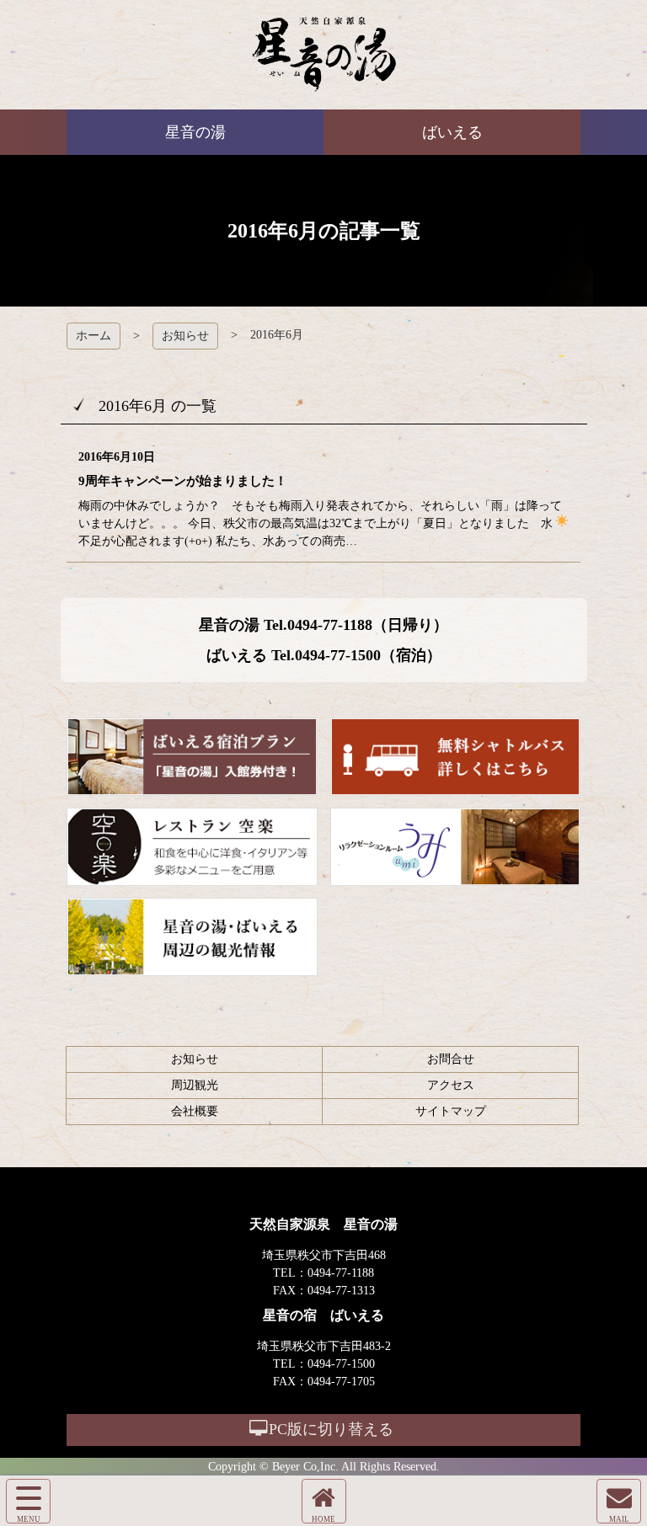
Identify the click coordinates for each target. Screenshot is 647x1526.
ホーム (93, 335)
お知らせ (185, 335)
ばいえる (324, 55)
